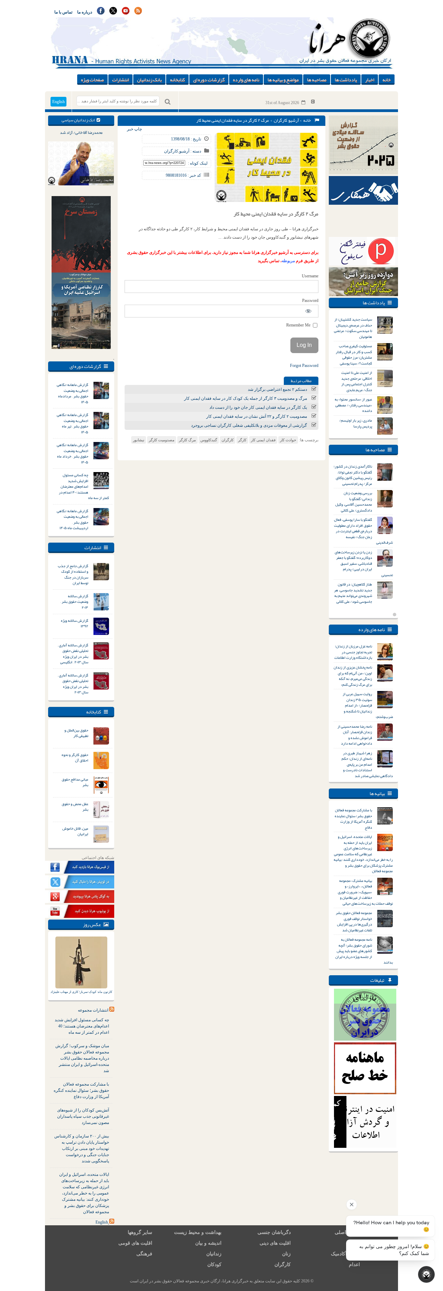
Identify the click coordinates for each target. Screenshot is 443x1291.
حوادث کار (288, 440)
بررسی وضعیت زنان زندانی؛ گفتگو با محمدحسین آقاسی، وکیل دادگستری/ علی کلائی (353, 501)
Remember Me (298, 325)
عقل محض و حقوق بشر (75, 806)
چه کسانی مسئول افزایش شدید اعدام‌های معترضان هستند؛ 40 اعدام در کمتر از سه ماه (82, 1026)
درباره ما (84, 12)
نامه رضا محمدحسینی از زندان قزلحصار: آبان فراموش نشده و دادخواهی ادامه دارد (354, 734)
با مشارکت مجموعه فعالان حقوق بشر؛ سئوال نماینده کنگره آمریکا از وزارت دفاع (81, 1090)
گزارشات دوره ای (209, 79)
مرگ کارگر (187, 440)
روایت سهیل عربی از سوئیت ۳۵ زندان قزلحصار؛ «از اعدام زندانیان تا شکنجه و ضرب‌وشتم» (368, 705)
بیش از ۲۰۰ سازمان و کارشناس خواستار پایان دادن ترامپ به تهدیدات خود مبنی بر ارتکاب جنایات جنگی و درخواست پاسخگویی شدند (81, 1148)
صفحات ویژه (92, 79)
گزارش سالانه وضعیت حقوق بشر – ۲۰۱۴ (74, 601)
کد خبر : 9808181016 (183, 175)
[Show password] (308, 311)
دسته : (195, 151)
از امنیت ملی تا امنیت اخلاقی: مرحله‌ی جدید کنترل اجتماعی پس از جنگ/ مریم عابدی (356, 381)
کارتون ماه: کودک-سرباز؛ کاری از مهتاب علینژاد (81, 992)
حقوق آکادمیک (345, 1253)
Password (310, 300)
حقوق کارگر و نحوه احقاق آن (75, 757)
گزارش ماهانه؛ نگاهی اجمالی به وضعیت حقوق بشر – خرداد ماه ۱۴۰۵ (72, 453)
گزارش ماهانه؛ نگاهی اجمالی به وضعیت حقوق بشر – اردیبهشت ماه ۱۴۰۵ (72, 519)
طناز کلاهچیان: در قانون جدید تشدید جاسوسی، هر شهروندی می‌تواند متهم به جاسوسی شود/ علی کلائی (353, 592)
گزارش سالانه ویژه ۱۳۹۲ (74, 623)
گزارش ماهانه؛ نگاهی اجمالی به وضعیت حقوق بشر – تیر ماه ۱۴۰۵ (72, 423)
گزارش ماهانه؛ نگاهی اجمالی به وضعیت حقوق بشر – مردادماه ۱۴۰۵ (72, 393)
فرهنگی (144, 1253)
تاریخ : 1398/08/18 (186, 139)
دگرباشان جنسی (274, 1232)
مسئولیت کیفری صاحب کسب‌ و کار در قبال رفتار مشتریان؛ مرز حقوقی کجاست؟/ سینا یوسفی (354, 354)
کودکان (214, 1264)
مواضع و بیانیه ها (283, 79)
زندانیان (214, 1253)
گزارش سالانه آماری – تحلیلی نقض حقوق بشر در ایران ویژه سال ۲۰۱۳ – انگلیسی (72, 653)
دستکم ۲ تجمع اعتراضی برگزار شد (277, 389)
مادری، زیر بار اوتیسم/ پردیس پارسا (355, 423)
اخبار (369, 79)
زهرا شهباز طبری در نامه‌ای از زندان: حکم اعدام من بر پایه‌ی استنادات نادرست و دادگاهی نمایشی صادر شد (367, 764)
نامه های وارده (246, 79)
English (58, 101)
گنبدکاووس (208, 440)
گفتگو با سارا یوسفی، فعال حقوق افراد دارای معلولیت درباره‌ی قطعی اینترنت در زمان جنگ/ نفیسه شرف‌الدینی (363, 531)
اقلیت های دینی (275, 1243)
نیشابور (138, 440)
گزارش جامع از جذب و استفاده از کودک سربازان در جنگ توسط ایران (73, 574)
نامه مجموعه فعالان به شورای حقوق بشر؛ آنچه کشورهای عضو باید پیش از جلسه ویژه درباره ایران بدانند (364, 950)
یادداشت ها (346, 79)
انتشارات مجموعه (93, 1010)
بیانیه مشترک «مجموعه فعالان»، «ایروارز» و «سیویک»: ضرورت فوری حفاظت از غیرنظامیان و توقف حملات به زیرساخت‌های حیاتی (365, 892)
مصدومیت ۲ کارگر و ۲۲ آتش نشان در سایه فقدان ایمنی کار (256, 416)
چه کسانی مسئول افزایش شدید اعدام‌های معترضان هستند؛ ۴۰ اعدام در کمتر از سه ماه (84, 486)
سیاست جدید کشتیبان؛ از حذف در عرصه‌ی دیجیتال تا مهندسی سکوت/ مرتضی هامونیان (353, 327)
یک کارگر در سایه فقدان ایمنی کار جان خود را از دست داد (258, 407)
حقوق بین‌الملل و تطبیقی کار (76, 733)
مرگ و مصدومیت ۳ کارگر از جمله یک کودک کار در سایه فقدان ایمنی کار (245, 398)
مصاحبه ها (316, 79)
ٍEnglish (102, 1222)
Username (310, 276)
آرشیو (293, 120)
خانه (386, 79)
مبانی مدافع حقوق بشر (75, 782)
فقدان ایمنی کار (263, 440)
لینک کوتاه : (198, 163)
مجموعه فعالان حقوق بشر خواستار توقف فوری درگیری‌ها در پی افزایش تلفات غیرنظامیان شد (354, 921)
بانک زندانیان (149, 79)
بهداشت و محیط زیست (198, 1232)
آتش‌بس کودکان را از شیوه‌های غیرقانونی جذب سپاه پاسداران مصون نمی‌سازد (83, 1116)
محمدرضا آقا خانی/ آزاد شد (81, 132)
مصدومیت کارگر (161, 440)
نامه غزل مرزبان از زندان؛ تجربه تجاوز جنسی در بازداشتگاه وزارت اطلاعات (353, 651)
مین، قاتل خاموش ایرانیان (75, 831)
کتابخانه (177, 79)
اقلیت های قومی (135, 1243)
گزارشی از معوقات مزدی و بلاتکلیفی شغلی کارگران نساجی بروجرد (249, 425)
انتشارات (120, 79)
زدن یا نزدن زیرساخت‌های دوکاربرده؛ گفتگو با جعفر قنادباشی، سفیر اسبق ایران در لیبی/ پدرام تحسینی (364, 563)
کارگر (242, 440)
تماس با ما (63, 12)
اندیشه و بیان (208, 1243)
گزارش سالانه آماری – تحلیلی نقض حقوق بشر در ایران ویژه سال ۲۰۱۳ (72, 683)
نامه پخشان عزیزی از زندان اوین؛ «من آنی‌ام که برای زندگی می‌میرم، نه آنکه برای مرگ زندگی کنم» (353, 675)
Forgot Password (304, 365)
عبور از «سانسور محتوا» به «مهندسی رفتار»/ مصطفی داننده (353, 404)
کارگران (280, 120)
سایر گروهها (140, 1232)
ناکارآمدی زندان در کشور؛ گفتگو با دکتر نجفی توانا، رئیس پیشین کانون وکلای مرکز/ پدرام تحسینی (353, 474)
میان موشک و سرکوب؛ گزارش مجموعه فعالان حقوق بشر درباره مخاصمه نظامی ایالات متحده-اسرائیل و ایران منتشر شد (82, 1058)
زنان (286, 1253)
